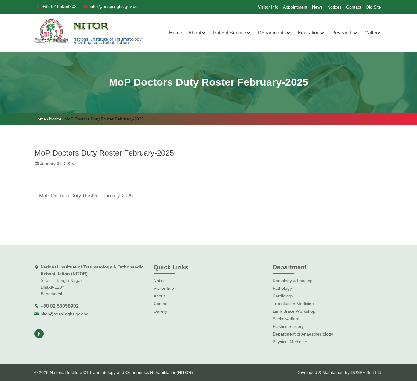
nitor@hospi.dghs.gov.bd (65, 313)
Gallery (372, 32)
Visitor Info (268, 7)
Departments (272, 32)
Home (175, 32)
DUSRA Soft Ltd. (367, 372)
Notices (334, 7)
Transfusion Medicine (293, 303)
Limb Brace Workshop (294, 311)
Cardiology (283, 295)
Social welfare (286, 318)
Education (309, 32)
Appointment (295, 7)
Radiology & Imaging (293, 280)
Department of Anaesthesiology (303, 334)
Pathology (282, 288)
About (194, 32)
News (317, 7)
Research (342, 32)
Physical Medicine (290, 341)
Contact (353, 7)
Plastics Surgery (288, 326)
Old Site (373, 7)
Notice (55, 119)
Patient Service (229, 32)
